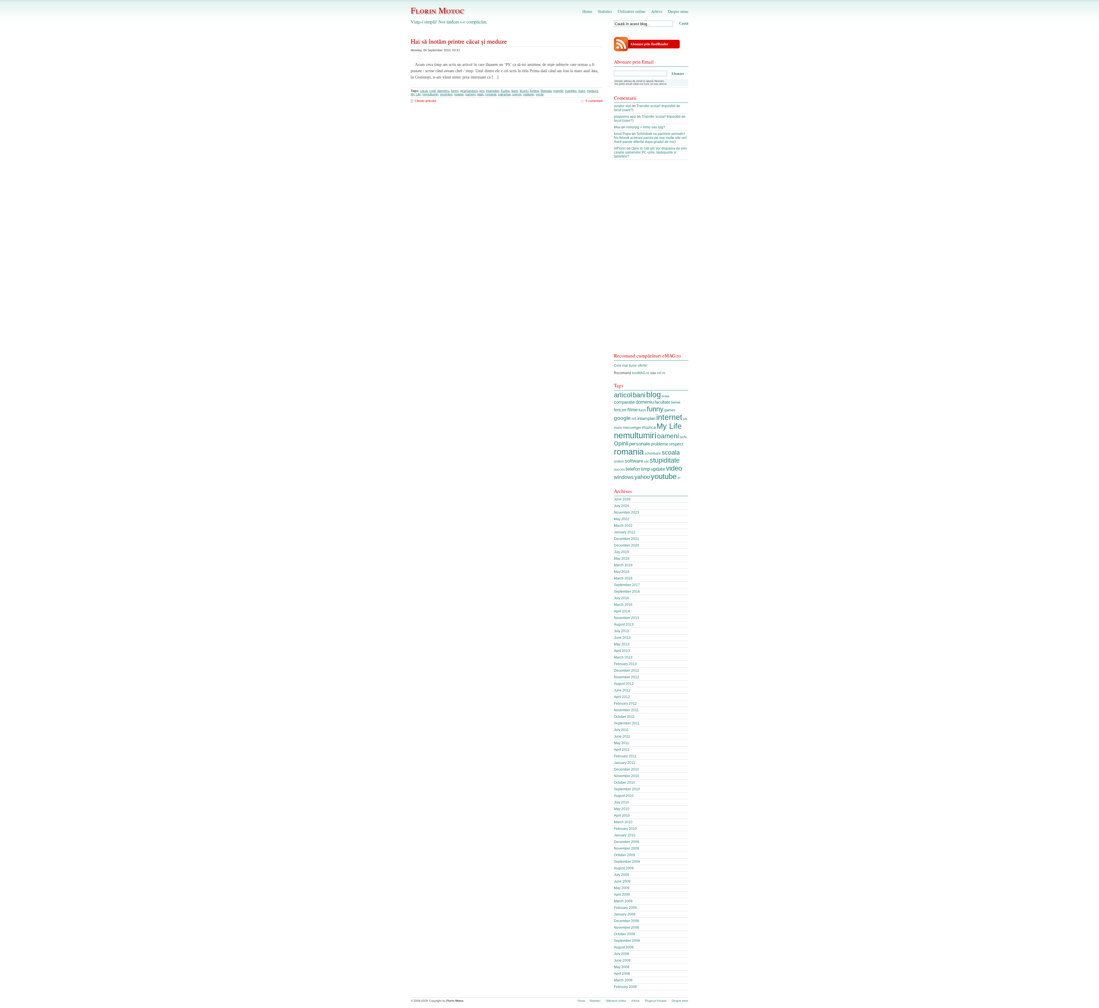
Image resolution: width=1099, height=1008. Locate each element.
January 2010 (624, 835)
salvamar (504, 94)
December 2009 (626, 842)
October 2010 (624, 783)
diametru (443, 91)
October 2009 (624, 855)
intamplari (492, 91)
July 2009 (621, 875)
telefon (633, 469)
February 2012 (625, 704)
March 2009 (623, 901)
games (669, 410)
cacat (424, 91)
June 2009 (622, 881)
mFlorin (620, 148)
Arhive (656, 11)
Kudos (505, 91)
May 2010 (621, 809)
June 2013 (622, 638)
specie (516, 94)
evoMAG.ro (640, 373)
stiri (646, 461)
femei (675, 402)
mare (581, 91)
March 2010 (623, 822)
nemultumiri (430, 94)
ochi (683, 437)
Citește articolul (425, 101)
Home (587, 11)
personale (639, 444)
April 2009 (622, 895)
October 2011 (624, 717)
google (622, 418)
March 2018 (623, 578)
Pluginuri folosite (656, 1000)
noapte (459, 94)
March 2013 (623, 657)
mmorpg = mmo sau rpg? (645, 127)
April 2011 (622, 750)
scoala (671, 452)
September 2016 (627, 592)
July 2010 (621, 802)
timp (645, 469)
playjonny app (625, 117)
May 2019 (621, 559)
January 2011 (624, 763)
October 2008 (624, 934)
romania (490, 94)
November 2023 (626, 512)
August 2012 (624, 684)
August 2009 (624, 868)
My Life (416, 94)
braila (665, 396)
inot (481, 91)
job (685, 419)
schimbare (653, 453)
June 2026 (622, 499)
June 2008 (622, 960)
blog (653, 394)
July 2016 (621, 598)
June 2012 (622, 690)
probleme (659, 443)
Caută (683, 23)
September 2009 (627, 862)
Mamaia (546, 91)
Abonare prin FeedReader (649, 44)
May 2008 (621, 967)
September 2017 (627, 585)
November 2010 (626, 776)
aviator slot (622, 106)
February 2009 (625, 908)
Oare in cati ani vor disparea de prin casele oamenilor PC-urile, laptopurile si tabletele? (650, 152)
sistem (619, 461)
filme (632, 409)
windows (624, 477)
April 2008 (622, 974)
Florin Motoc (437, 10)
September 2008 (627, 941)
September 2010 (627, 789)
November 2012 (626, 677)
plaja (480, 94)
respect (676, 444)
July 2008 (621, 954)
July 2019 (621, 552)
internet (669, 417)
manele (558, 91)
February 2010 (625, 829)
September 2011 (627, 723)
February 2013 (625, 664)
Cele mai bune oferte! (630, 365)
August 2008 (624, 947)
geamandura (469, 91)
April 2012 (622, 697)
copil (432, 91)
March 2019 (623, 565)
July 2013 (621, 631)
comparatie (624, 402)
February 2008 (625, 987)
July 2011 (621, 730)
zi (678, 477)
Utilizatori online (631, 11)
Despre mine (678, 11)
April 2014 (622, 611)
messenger (632, 427)
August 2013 (624, 624)
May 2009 (621, 888)
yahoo (642, 476)
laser (514, 91)
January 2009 (624, 914)
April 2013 (622, 651)
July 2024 (621, 506)
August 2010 (624, 796)
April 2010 (622, 816)
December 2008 (626, 921)
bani (639, 395)
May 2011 (621, 743)
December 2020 (626, 545)
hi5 (634, 419)
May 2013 (621, 644)
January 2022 (624, 532)
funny (454, 91)
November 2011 (626, 710)
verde (540, 94)
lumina (534, 91)
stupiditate (665, 460)
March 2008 (623, 980)
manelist (570, 91)
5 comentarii (594, 101)
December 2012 (626, 671)
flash (642, 410)
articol (623, 395)
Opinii (621, 443)
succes (619, 469)
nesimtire (446, 94)
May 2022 (621, 519)
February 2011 (625, 756)
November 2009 (626, 848)
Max (617, 127)
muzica (649, 427)
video (674, 468)
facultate (662, 402)
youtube (664, 476)
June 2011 (622, 736)
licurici (524, 91)
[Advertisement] (651, 259)
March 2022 (623, 526)
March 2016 (623, 605)
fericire (620, 410)
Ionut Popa (622, 134)
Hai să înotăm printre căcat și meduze (459, 41)
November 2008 (626, 928)
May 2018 (621, 572)
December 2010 (626, 769)
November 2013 (626, 618)
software (634, 461)
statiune (528, 94)
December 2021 (626, 539)
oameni (470, 94)
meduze (592, 91)
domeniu (645, 402)
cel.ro (661, 373)
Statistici (605, 11)
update (658, 469)
